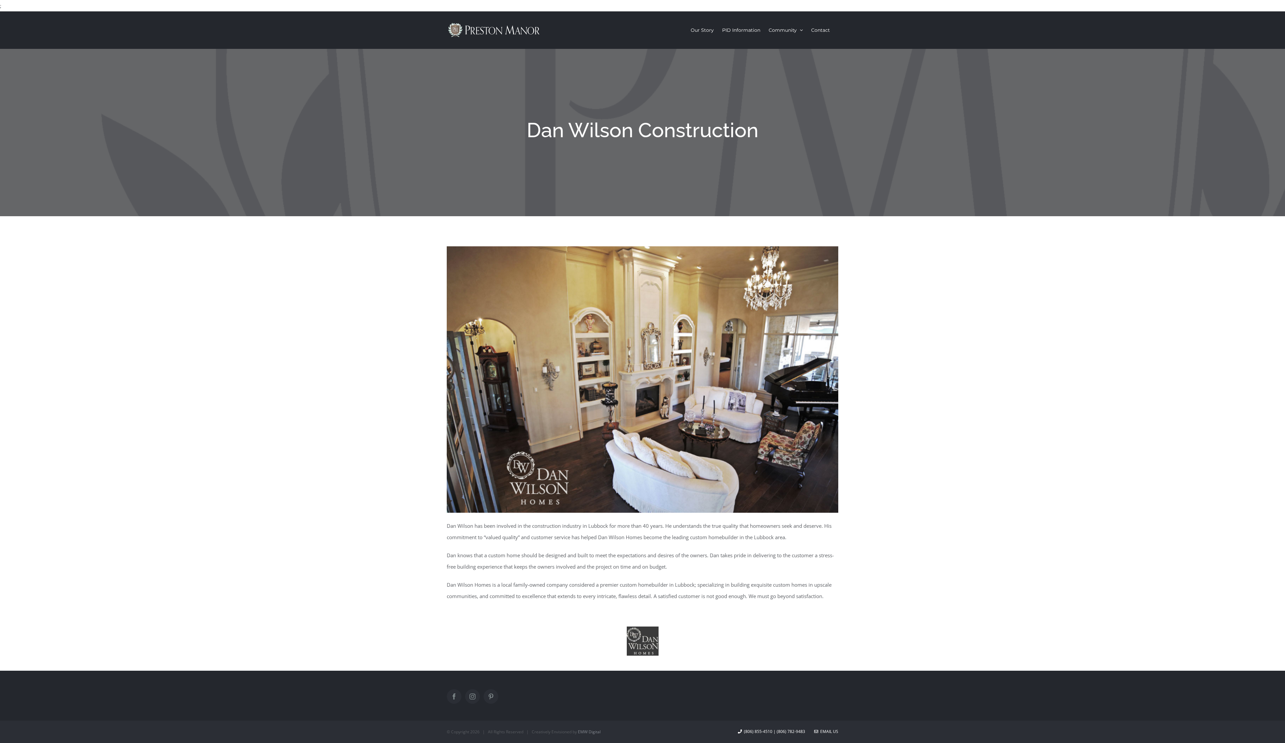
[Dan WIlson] (643, 632)
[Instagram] (472, 696)
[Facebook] (454, 696)
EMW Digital (589, 732)
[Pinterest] (491, 696)
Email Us (828, 731)
